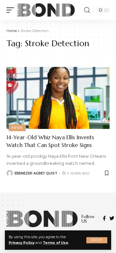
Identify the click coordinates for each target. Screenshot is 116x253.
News (17, 127)
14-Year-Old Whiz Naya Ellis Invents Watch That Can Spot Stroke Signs (50, 141)
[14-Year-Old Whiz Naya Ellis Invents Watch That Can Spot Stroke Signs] (58, 98)
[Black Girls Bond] (46, 10)
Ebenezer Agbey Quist (36, 173)
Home (11, 30)
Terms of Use (55, 243)
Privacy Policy (21, 243)
